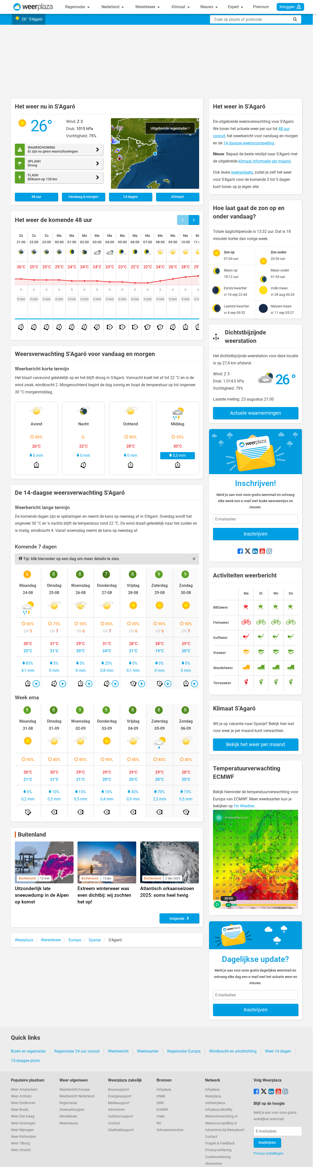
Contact (114, 1123)
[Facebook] (240, 551)
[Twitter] (247, 551)
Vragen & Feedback (220, 1143)
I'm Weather (244, 806)
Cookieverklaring (218, 1157)
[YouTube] (262, 551)
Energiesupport (120, 1096)
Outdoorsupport (120, 1116)
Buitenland (32, 834)
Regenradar (75, 6)
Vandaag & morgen (83, 197)
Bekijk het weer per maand (255, 744)
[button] (155, 153)
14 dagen (130, 197)
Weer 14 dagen (278, 1051)
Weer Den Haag (22, 1116)
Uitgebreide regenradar (169, 128)
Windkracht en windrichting (233, 1051)
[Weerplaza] (33, 6)
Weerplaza (213, 1096)
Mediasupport (119, 1103)
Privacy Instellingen (268, 1153)
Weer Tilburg (20, 1143)
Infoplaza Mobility (219, 1110)
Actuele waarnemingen (255, 413)
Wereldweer (145, 6)
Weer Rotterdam (23, 1137)
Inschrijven (255, 534)
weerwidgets (242, 172)
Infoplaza (164, 1089)
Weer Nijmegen (22, 1130)
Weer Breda (19, 1110)
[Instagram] (269, 551)
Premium (261, 6)
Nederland (111, 6)
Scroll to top (309, 1159)
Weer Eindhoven (23, 1103)
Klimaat (179, 6)
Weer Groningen (23, 1123)
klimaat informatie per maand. (264, 161)
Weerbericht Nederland (76, 1096)
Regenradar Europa (184, 1051)
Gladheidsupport (121, 1130)
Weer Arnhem (21, 1096)
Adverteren (116, 1110)
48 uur (36, 197)
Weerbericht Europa (74, 1089)
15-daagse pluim (25, 1060)
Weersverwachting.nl (221, 1116)
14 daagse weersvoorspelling (248, 143)
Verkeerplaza (215, 1103)
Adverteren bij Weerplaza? (225, 1130)
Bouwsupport (118, 1089)
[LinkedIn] (255, 551)
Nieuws (207, 6)
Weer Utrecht (21, 1150)
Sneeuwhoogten (71, 1110)
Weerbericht (118, 1051)
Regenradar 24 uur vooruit (77, 1051)
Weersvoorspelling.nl (221, 1123)
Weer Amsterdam (24, 1089)
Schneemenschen (170, 1130)
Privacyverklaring (218, 1150)
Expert (234, 6)
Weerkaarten (148, 1051)
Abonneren (213, 1164)
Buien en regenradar (28, 1051)
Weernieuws (68, 1123)
